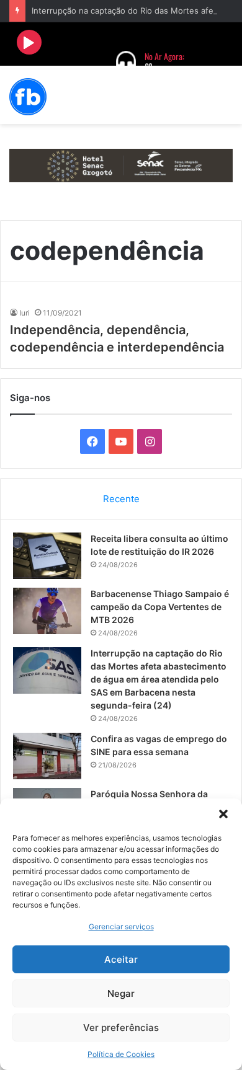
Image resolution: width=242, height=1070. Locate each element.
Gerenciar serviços (121, 926)
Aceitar (121, 959)
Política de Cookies (121, 1054)
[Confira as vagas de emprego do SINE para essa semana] (47, 756)
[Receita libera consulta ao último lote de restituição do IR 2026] (47, 556)
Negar (121, 993)
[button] (223, 814)
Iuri (24, 312)
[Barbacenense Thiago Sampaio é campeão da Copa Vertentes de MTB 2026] (47, 611)
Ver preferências (121, 1027)
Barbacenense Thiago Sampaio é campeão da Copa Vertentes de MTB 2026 (160, 606)
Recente (121, 499)
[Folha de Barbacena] (28, 96)
